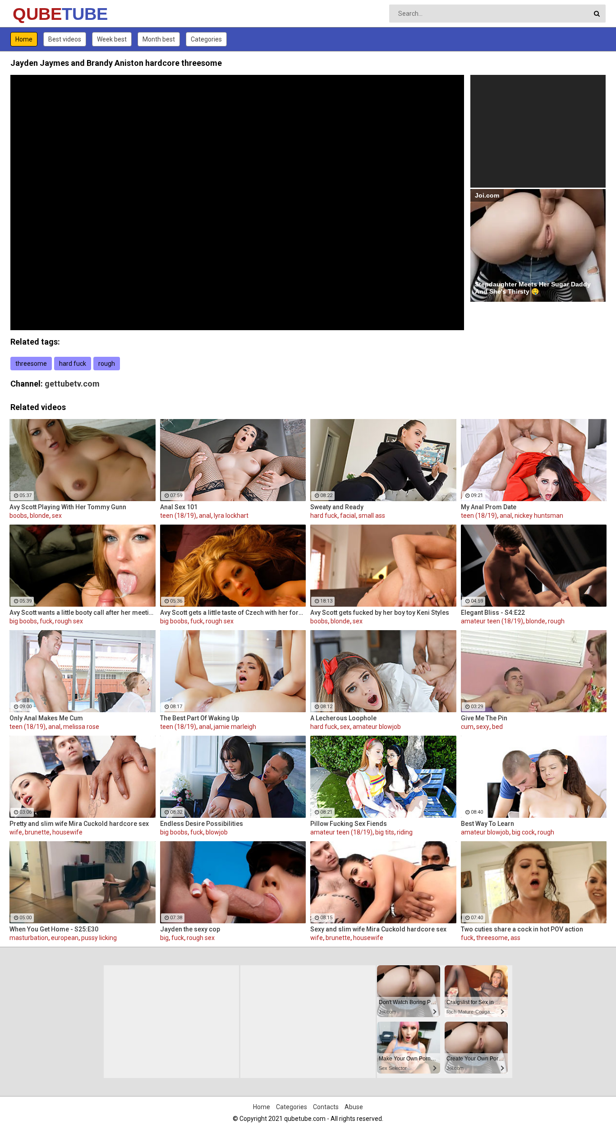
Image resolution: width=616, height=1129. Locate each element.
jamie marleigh (235, 726)
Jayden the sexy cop (190, 929)
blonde (39, 515)
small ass (372, 515)
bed (497, 726)
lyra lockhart (231, 515)
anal (205, 515)
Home (23, 39)
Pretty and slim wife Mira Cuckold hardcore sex (79, 823)
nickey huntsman (539, 515)
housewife (67, 832)
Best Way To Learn (487, 823)
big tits (384, 832)
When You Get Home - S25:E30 (53, 929)
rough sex (69, 621)
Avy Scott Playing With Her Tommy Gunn (67, 507)
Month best (159, 39)
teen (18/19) (178, 515)
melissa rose (81, 726)
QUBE (36, 14)
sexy (482, 726)
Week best (112, 39)
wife (15, 832)
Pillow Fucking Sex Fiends (348, 823)
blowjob (217, 832)
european (64, 937)
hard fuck (72, 363)
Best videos (64, 39)
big (164, 937)
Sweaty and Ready (336, 507)
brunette (37, 832)
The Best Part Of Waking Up (199, 718)
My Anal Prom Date (488, 507)
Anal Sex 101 (179, 507)
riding (405, 832)
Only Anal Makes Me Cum (46, 718)
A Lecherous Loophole (343, 718)
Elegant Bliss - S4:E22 (493, 612)
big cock (523, 832)
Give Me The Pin (484, 718)
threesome (31, 363)
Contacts (326, 1107)
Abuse (354, 1107)
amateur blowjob (377, 726)
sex (57, 515)
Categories (206, 39)
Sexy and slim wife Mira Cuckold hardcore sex (378, 929)
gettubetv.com (72, 383)
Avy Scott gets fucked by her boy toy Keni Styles (379, 612)
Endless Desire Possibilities (201, 823)
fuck (46, 621)
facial (348, 515)
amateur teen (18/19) (492, 621)
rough (106, 363)
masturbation (28, 937)
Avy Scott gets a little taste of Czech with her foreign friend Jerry (233, 612)
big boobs (23, 621)
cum (467, 726)
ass (515, 937)
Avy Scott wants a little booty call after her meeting (82, 612)
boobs (18, 515)
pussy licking (99, 937)
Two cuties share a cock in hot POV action (522, 929)
